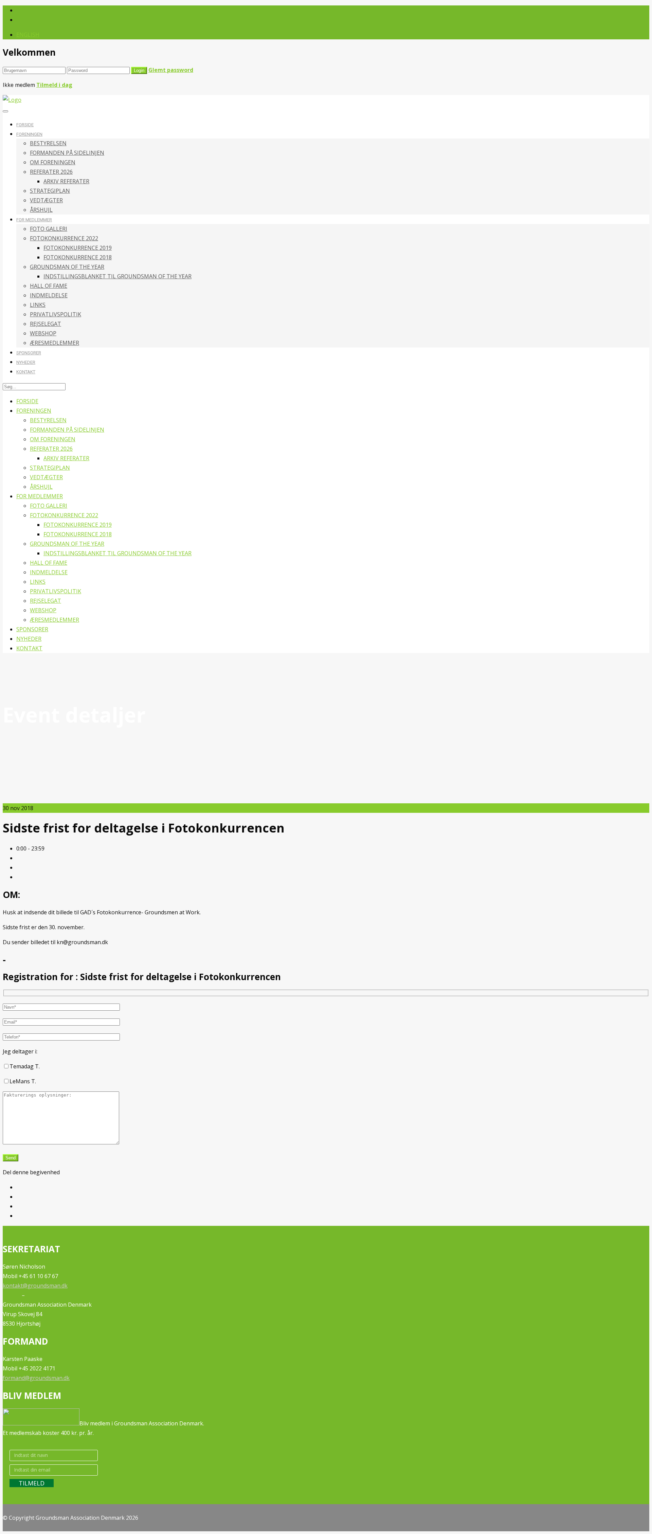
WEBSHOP (43, 333)
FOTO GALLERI (48, 228)
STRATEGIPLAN (50, 190)
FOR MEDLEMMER (34, 219)
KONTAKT (25, 371)
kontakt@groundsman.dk (35, 1285)
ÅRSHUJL (41, 209)
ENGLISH (27, 34)
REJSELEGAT (45, 324)
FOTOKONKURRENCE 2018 (77, 257)
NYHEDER (25, 362)
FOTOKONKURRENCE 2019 (77, 247)
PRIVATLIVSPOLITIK (55, 314)
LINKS (38, 304)
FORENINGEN (29, 134)
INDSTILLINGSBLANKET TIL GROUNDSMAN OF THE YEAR (117, 276)
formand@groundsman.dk (36, 1378)
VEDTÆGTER (46, 200)
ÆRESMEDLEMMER (54, 343)
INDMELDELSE (49, 295)
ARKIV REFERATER (66, 181)
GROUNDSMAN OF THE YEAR (67, 266)
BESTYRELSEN (48, 143)
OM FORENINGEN (52, 162)
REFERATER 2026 (51, 171)
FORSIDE (25, 124)
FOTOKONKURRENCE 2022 (64, 238)
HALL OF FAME (48, 285)
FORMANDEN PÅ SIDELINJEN (67, 152)
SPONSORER (28, 352)
